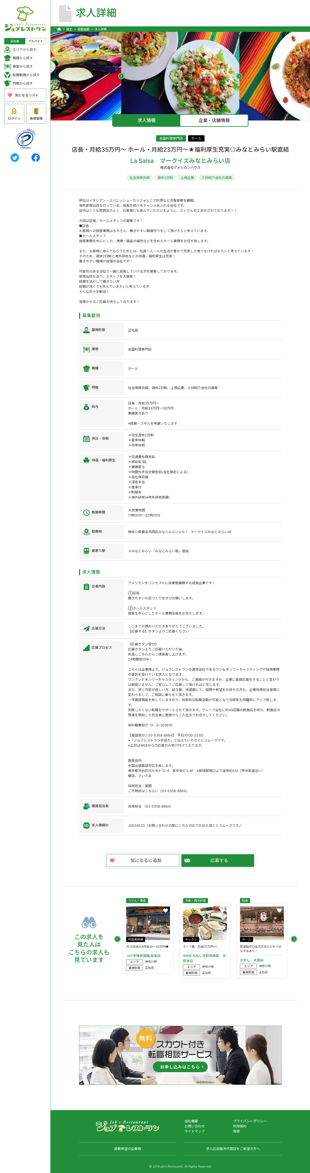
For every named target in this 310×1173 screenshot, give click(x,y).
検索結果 (83, 29)
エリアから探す (24, 49)
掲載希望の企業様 (127, 1149)
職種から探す (23, 58)
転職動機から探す (26, 75)
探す (69, 29)
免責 (236, 1131)
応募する (219, 860)
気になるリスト (27, 95)
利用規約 (240, 1126)
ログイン (14, 118)
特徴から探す (23, 83)
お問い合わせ (195, 1126)
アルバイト (35, 41)
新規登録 (36, 118)
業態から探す (23, 66)
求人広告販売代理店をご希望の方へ (233, 1149)
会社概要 (191, 1121)
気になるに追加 (146, 860)
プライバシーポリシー (250, 1121)
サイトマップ (195, 1131)
